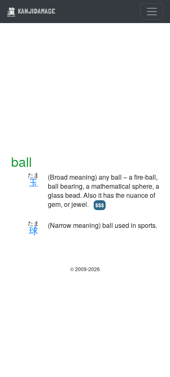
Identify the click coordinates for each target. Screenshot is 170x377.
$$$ (99, 204)
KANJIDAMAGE (35, 11)
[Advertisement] (85, 93)
